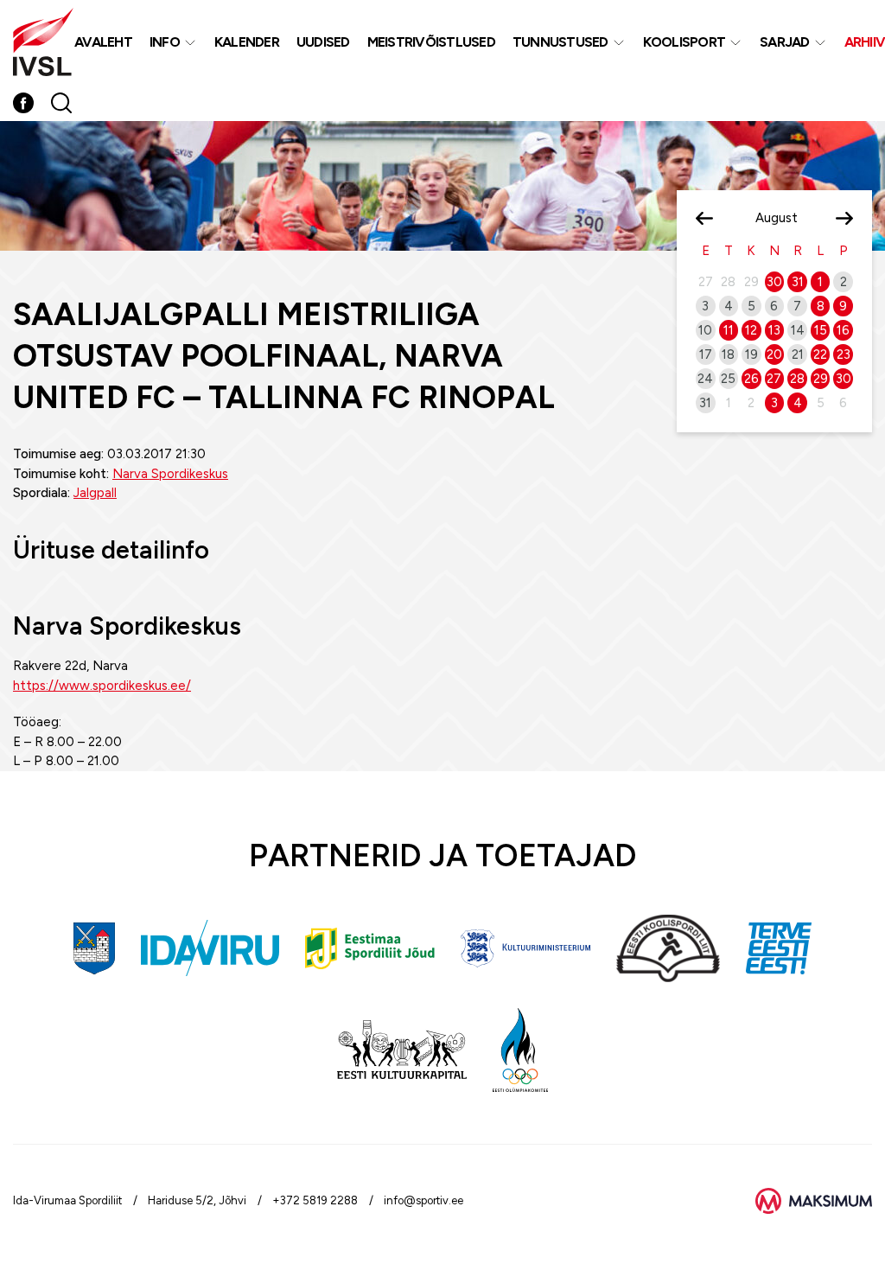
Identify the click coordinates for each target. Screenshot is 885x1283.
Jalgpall (95, 493)
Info (165, 42)
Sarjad (785, 42)
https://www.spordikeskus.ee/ (102, 685)
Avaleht (103, 42)
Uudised (323, 42)
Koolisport (684, 42)
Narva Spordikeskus (170, 474)
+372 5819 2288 (315, 1200)
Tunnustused (560, 42)
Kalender (246, 42)
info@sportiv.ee (423, 1200)
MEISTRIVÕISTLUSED (431, 42)
